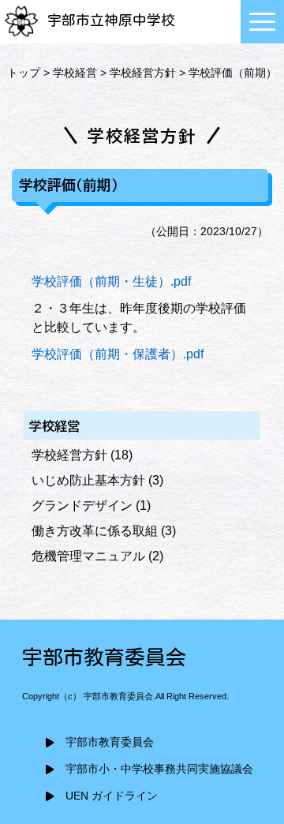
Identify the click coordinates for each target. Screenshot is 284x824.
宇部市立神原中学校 (111, 20)
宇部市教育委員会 (109, 742)
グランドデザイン (82, 505)
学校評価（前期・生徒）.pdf (111, 281)
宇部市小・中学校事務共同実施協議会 (159, 769)
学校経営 (75, 72)
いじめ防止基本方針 (88, 480)
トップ (23, 72)
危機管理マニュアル (88, 556)
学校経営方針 (143, 72)
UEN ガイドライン (111, 796)
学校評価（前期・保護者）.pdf (118, 354)
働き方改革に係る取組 (95, 530)
